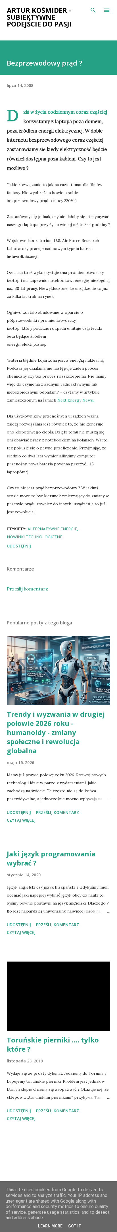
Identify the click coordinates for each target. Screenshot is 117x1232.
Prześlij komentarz (27, 589)
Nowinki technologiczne (34, 536)
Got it (74, 1226)
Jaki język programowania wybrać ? (51, 858)
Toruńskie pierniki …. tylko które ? (53, 1044)
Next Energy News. (75, 400)
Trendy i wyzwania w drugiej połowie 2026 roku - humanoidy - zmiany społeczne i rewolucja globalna (56, 732)
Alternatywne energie (52, 529)
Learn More (50, 1226)
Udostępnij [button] (19, 546)
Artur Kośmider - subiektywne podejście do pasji (39, 16)
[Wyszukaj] (93, 10)
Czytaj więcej (21, 820)
